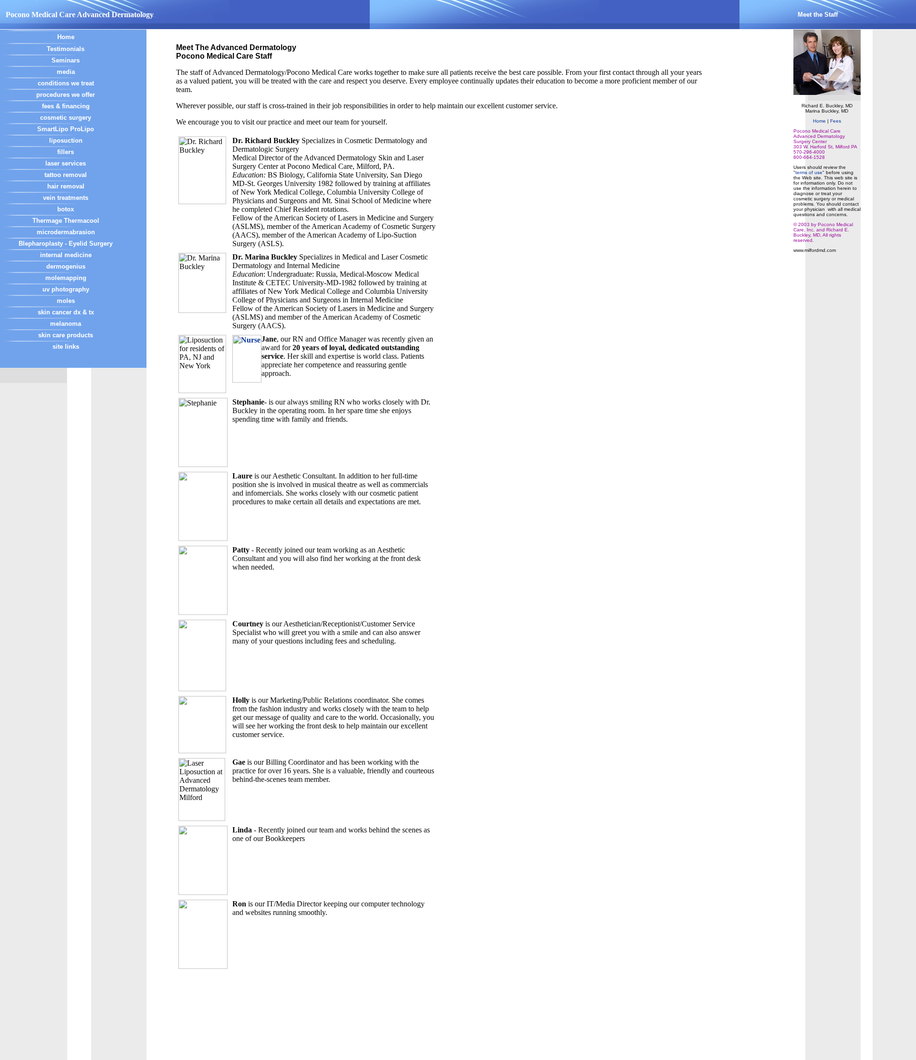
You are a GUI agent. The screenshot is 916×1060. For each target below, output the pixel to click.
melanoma (65, 323)
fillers (65, 152)
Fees (835, 121)
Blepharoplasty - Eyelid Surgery (66, 243)
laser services (65, 163)
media (66, 71)
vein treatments (65, 197)
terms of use (808, 172)
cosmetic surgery (65, 117)
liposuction (66, 140)
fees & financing (66, 106)
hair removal (65, 186)
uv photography (65, 289)
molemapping (65, 277)
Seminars (66, 60)
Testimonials (65, 48)
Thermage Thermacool (65, 220)
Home (65, 37)
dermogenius (65, 266)
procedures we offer (65, 94)
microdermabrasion (66, 232)
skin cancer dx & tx (66, 312)
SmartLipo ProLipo (65, 129)
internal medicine (66, 255)
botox (65, 209)
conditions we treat (66, 83)
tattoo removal (65, 174)
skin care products (65, 335)
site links (65, 346)
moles (66, 300)
